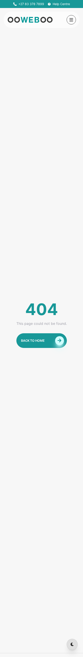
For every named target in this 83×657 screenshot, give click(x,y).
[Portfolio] (52, 644)
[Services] (31, 644)
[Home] (21, 644)
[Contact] (61, 644)
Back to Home (33, 340)
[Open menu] (71, 19)
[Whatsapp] (41, 644)
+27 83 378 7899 (31, 4)
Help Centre (61, 4)
